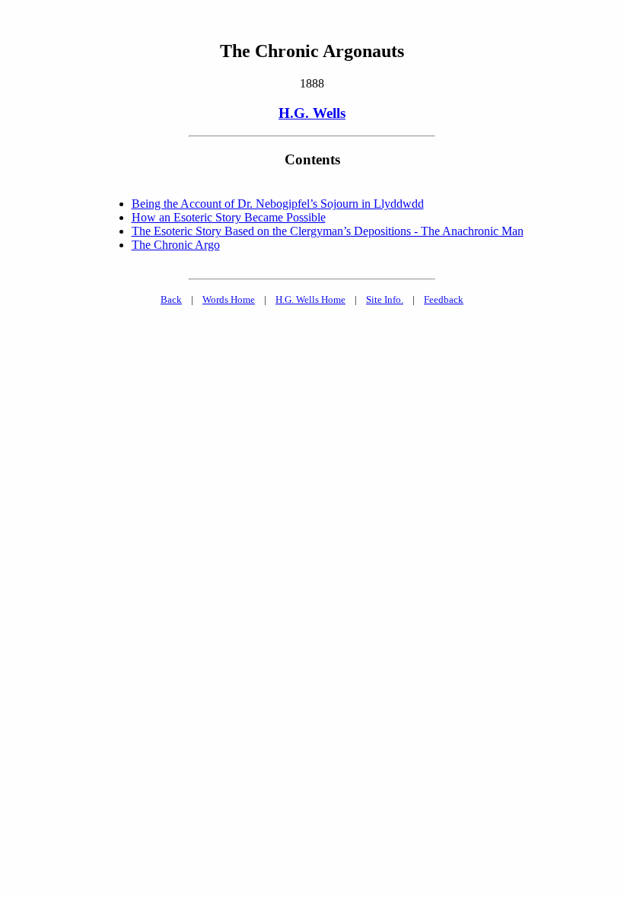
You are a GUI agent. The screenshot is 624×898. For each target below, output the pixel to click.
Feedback (443, 299)
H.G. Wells (312, 113)
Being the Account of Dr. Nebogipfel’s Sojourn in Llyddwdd (278, 203)
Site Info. (384, 299)
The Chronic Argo (176, 244)
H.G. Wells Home (310, 299)
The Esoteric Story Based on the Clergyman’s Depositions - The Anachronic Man (328, 230)
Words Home (228, 299)
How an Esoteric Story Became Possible (229, 217)
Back (171, 299)
